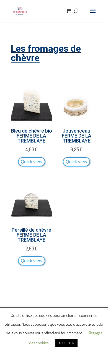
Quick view (31, 161)
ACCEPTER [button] (66, 343)
